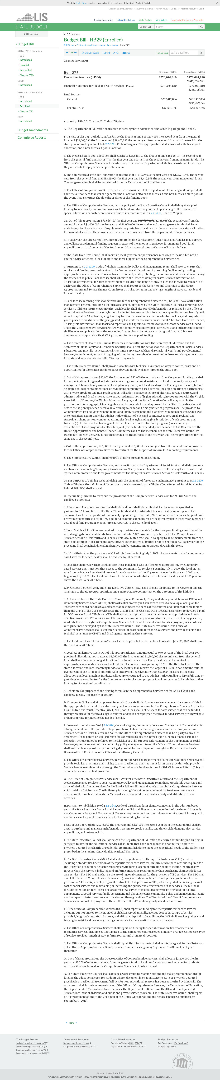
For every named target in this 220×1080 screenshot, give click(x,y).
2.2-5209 (197, 480)
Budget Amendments (33, 130)
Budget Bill (145, 26)
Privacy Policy (162, 9)
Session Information (103, 20)
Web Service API (181, 1043)
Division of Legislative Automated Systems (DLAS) (149, 1077)
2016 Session (31, 33)
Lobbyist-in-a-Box (114, 1073)
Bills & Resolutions (126, 20)
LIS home (174, 9)
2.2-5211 (110, 144)
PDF (117, 53)
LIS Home (100, 1073)
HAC (131, 1043)
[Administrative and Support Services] (67, 52)
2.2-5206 (109, 725)
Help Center (83, 3)
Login (201, 9)
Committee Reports (32, 137)
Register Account (188, 9)
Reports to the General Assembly (187, 20)
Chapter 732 (26, 111)
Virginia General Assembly (121, 9)
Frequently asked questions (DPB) (31, 1053)
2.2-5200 (89, 266)
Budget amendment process (76, 1043)
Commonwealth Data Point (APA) (31, 1050)
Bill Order (69, 45)
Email (127, 53)
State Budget (145, 20)
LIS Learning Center (144, 9)
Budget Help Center (167, 1046)
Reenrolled (26, 69)
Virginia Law (161, 20)
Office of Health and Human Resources (97, 45)
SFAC (137, 1043)
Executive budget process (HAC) (30, 1046)
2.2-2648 (110, 805)
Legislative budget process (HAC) (31, 1043)
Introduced (26, 59)
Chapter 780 (26, 75)
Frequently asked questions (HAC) (79, 1046)
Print (107, 53)
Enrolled (24, 64)
